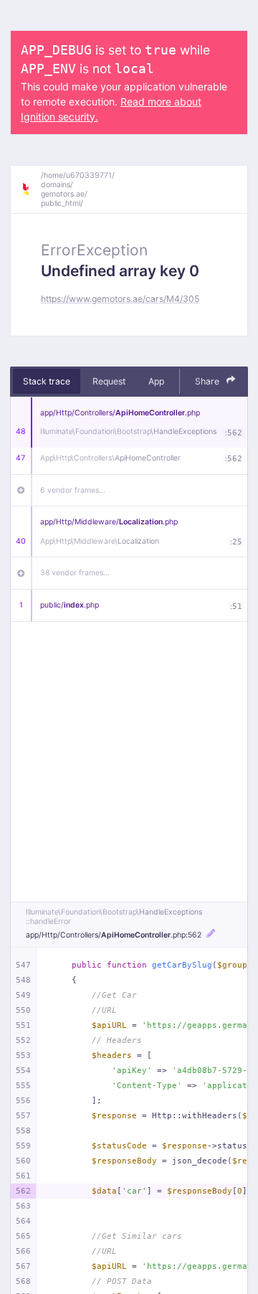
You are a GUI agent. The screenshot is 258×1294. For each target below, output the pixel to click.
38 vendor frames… (75, 572)
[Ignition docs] (31, 189)
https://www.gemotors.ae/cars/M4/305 (120, 298)
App (156, 381)
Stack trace (46, 381)
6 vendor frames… (72, 490)
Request (108, 381)
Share (208, 381)
